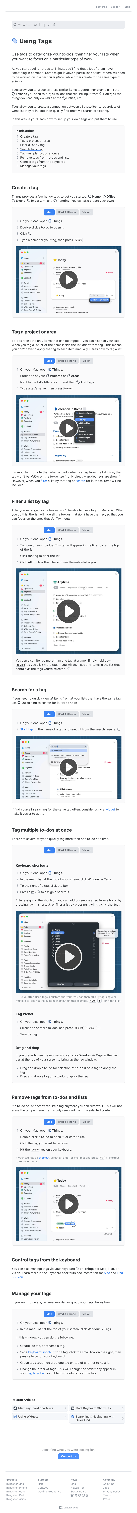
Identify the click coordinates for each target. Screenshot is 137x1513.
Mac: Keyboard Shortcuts (35, 1408)
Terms (107, 1495)
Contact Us (68, 1456)
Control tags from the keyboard (42, 161)
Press (106, 1499)
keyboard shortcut (41, 1352)
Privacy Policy (112, 1491)
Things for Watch (16, 1491)
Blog (73, 1483)
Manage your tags (33, 166)
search (80, 481)
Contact (43, 1487)
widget (110, 809)
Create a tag (29, 136)
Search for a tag (31, 149)
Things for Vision (16, 1499)
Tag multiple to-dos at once (39, 153)
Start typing (28, 729)
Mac (107, 1273)
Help (40, 1483)
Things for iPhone (16, 1487)
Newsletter (77, 1487)
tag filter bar (36, 1373)
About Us (108, 1483)
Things (13, 7)
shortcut (44, 1157)
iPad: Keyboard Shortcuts (93, 1408)
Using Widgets (28, 1416)
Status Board (79, 1491)
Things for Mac (15, 1483)
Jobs (106, 1487)
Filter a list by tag (32, 145)
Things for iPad (15, 1495)
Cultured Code (68, 1507)
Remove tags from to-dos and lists (44, 157)
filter (44, 481)
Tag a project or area (35, 140)
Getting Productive (49, 1491)
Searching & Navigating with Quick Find (95, 1418)
